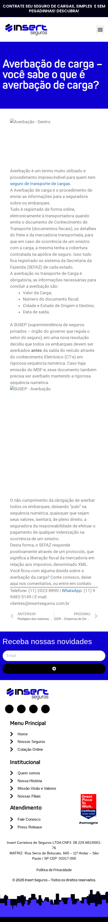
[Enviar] (54, 669)
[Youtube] (33, 709)
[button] (100, 29)
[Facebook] (45, 709)
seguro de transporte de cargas (40, 183)
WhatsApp (72, 590)
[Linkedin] (9, 709)
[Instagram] (21, 709)
